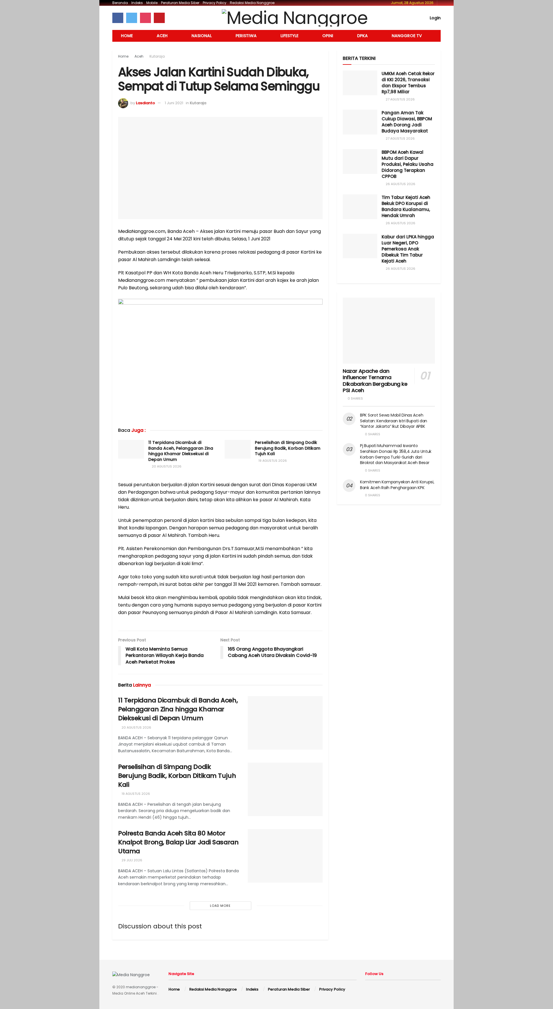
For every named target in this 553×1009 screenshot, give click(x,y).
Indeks (137, 2)
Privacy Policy (214, 2)
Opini (327, 36)
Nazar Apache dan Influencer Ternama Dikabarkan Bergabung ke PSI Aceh (375, 380)
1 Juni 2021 (174, 103)
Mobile (152, 2)
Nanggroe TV (407, 36)
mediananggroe (141, 987)
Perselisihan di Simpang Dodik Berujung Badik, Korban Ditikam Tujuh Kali (287, 448)
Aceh (162, 36)
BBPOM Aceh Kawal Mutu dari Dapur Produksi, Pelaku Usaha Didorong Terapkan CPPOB (407, 164)
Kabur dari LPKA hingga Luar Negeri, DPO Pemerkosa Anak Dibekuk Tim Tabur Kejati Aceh (408, 249)
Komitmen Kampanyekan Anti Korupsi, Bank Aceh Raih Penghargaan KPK (397, 485)
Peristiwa (246, 36)
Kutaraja (157, 56)
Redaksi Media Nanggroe (252, 2)
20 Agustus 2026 (166, 466)
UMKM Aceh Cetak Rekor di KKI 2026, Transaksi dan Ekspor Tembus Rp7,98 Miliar (408, 83)
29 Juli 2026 (131, 860)
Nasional (202, 36)
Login (435, 18)
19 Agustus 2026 (272, 460)
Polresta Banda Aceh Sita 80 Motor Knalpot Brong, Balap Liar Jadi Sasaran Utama (178, 842)
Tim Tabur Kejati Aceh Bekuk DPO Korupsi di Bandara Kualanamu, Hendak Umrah (406, 206)
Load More (220, 905)
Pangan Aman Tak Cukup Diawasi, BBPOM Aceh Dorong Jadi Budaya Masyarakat (407, 122)
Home (127, 36)
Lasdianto (145, 103)
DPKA (362, 36)
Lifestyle (289, 36)
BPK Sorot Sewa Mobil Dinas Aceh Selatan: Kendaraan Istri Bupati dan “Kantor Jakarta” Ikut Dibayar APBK (393, 420)
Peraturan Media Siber (180, 2)
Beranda (120, 2)
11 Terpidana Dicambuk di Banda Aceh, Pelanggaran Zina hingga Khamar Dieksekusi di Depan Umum (180, 451)
